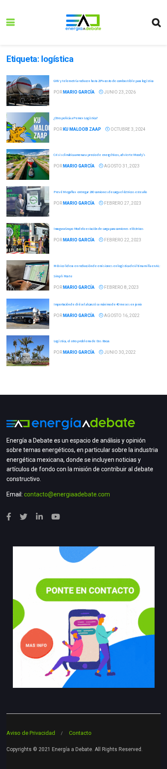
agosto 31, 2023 (121, 166)
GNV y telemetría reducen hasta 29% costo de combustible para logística (103, 81)
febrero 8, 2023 (121, 287)
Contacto (80, 733)
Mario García (79, 92)
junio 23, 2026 (119, 92)
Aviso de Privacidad (30, 733)
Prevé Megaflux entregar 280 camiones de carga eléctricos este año (100, 192)
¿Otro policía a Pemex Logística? (75, 118)
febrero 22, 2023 (122, 240)
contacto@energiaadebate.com (67, 494)
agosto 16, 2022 (121, 315)
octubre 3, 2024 (128, 129)
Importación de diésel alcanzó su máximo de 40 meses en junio (98, 304)
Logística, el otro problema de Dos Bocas (82, 341)
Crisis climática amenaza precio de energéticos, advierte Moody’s (99, 155)
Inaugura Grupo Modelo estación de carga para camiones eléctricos (98, 228)
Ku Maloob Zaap (82, 129)
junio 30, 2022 (119, 352)
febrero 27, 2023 (122, 203)
